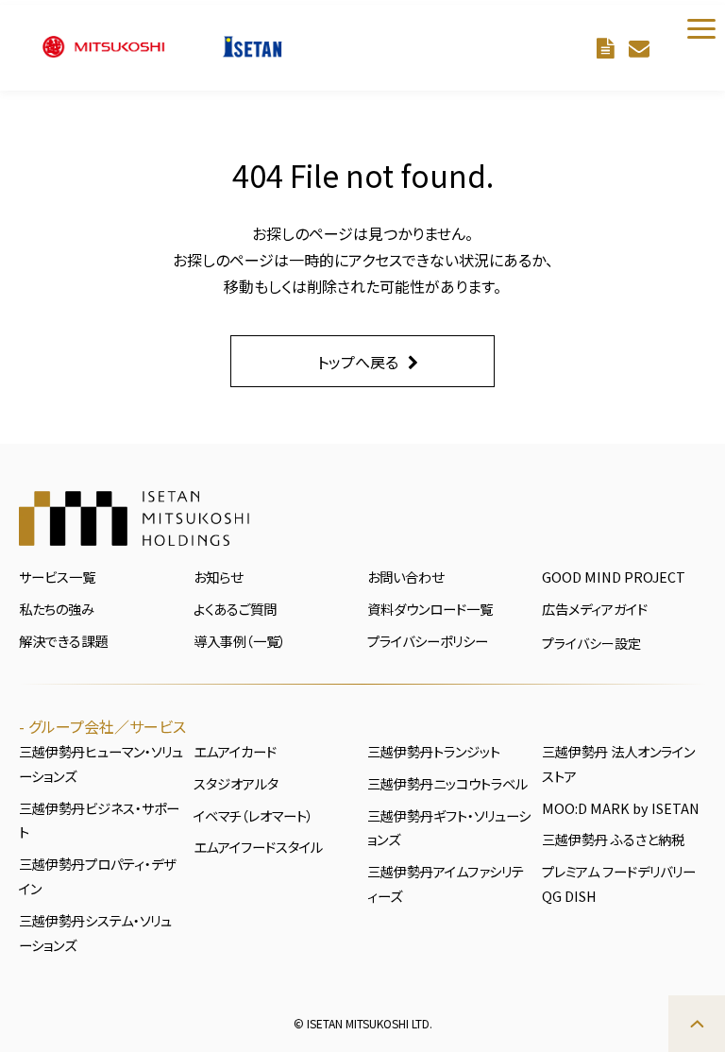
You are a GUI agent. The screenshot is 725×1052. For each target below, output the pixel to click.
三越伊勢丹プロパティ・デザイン (97, 876)
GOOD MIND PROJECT (613, 576)
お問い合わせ (641, 48)
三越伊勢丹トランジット (433, 751)
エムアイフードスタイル (258, 847)
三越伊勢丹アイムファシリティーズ (445, 883)
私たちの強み (56, 609)
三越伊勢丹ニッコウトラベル (447, 783)
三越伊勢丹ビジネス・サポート (99, 820)
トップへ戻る (357, 361)
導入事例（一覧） (240, 641)
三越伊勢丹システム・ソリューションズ (95, 932)
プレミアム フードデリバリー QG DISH (619, 883)
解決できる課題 (63, 641)
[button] (701, 29)
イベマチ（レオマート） (253, 815)
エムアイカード (235, 751)
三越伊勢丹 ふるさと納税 (613, 839)
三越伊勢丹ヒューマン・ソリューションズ (101, 763)
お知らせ (218, 576)
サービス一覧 (57, 576)
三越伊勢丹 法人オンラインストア (618, 763)
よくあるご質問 (235, 609)
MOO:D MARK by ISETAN (621, 808)
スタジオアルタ (236, 783)
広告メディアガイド (595, 609)
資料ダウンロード (608, 48)
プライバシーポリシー (427, 641)
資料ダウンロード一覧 (430, 609)
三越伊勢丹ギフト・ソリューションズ (449, 828)
